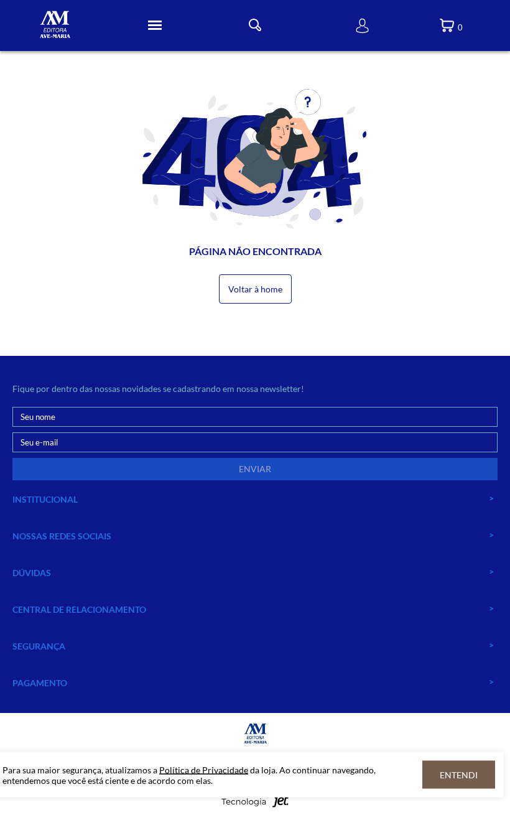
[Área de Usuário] (362, 26)
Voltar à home (255, 289)
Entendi (459, 775)
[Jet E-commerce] (255, 804)
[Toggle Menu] (154, 25)
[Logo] (55, 26)
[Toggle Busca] (255, 25)
